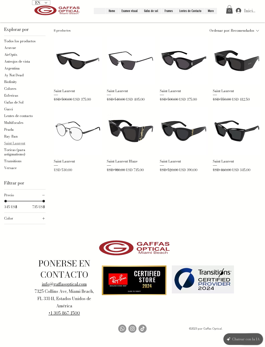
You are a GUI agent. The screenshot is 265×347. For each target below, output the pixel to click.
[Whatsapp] (122, 329)
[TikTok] (143, 329)
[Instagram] (132, 329)
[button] (229, 9)
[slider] (5, 201)
